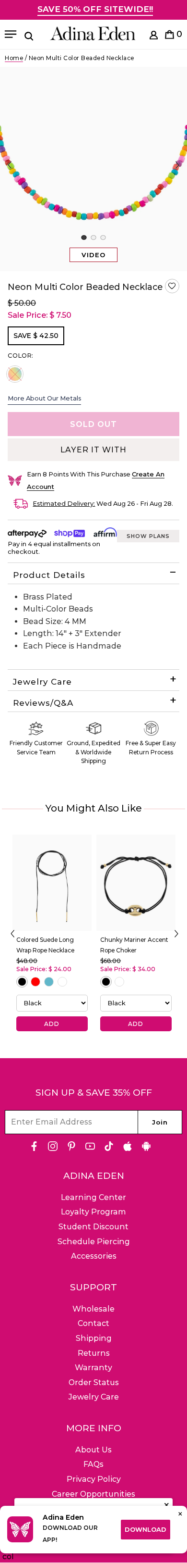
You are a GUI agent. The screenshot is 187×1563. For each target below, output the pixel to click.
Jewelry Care (42, 682)
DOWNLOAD (145, 1529)
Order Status (94, 1382)
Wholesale (93, 1308)
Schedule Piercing (94, 1241)
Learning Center (93, 1197)
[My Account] (154, 36)
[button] (172, 286)
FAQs (93, 1464)
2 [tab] (93, 237)
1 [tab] (83, 237)
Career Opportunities (93, 1494)
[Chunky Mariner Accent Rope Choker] (135, 883)
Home (14, 58)
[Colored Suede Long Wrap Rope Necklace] (52, 883)
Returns (94, 1353)
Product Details (49, 575)
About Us (93, 1449)
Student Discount (93, 1226)
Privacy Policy (94, 1479)
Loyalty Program (93, 1211)
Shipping (94, 1338)
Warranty (93, 1367)
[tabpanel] (93, 169)
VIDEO (93, 255)
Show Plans (148, 536)
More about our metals (44, 398)
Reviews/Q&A (43, 703)
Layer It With (93, 449)
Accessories (94, 1256)
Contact (93, 1323)
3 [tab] (102, 237)
